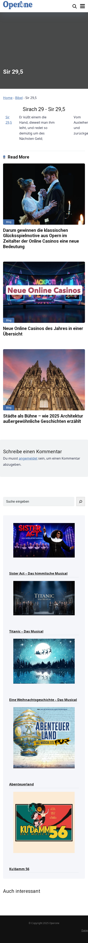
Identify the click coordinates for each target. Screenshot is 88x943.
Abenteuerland (21, 784)
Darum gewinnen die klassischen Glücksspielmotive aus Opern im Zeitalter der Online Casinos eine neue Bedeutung (41, 238)
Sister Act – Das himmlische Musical (38, 573)
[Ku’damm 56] (44, 822)
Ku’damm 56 (19, 869)
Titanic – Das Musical (26, 631)
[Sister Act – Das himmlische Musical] (44, 540)
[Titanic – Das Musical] (44, 597)
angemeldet (28, 458)
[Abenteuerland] (44, 737)
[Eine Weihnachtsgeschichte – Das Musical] (44, 661)
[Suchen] (80, 501)
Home (7, 98)
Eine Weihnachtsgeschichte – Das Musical (43, 700)
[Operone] (17, 5)
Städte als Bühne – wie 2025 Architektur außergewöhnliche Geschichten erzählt (43, 418)
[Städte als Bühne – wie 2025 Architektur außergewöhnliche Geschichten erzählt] (44, 379)
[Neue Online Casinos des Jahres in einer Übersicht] (44, 292)
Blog (8, 222)
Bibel (19, 98)
